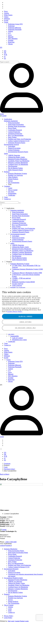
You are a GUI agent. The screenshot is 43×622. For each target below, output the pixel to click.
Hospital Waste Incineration (16, 126)
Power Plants (12, 128)
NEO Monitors (13, 38)
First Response (12, 166)
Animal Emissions (14, 150)
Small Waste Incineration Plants (18, 552)
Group (6, 22)
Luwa (10, 35)
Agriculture (11, 146)
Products (7, 172)
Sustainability (12, 193)
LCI (9, 33)
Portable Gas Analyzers (15, 175)
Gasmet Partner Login (22, 621)
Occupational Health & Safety (13, 578)
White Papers (8, 15)
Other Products (13, 177)
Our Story (11, 191)
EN (1, 47)
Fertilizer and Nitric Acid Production (19, 139)
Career (10, 188)
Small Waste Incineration (16, 124)
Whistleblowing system (19, 340)
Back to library (4, 474)
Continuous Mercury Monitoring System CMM (27, 273)
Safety (6, 153)
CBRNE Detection (14, 155)
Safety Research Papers (15, 170)
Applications (8, 119)
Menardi (10, 37)
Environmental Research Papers (18, 152)
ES (5, 58)
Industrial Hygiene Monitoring (17, 159)
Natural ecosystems (14, 572)
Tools (10, 610)
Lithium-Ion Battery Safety (16, 157)
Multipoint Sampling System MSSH (23, 282)
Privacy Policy (8, 616)
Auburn (10, 31)
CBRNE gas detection (15, 581)
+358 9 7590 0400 (10, 542)
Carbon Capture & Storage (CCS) (18, 141)
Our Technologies (13, 182)
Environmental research (11, 144)
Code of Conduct (17, 338)
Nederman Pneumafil (14, 29)
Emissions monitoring (11, 121)
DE (5, 53)
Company (7, 186)
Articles (6, 13)
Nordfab (10, 40)
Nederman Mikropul (14, 28)
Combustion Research (15, 130)
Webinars (7, 18)
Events (6, 20)
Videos (6, 17)
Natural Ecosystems (14, 148)
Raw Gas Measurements (15, 135)
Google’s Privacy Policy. (14, 311)
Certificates (11, 195)
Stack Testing (12, 137)
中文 (5, 54)
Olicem (10, 44)
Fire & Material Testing (15, 168)
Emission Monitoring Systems (17, 173)
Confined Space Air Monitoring (18, 164)
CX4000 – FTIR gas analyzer (21, 278)
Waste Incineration (14, 123)
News (6, 11)
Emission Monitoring (10, 549)
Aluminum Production (15, 133)
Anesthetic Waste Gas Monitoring (18, 161)
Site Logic (11, 621)
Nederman (11, 26)
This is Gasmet (12, 190)
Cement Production (14, 132)
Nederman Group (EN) (15, 24)
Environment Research (11, 569)
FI (4, 56)
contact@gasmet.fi (6, 545)
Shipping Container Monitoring (18, 162)
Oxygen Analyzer (17, 283)
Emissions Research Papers (16, 143)
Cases (6, 197)
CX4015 (15, 280)
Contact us (7, 199)
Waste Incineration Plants (16, 551)
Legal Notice (8, 617)
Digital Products (13, 179)
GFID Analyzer (17, 285)
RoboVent (11, 42)
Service (10, 181)
